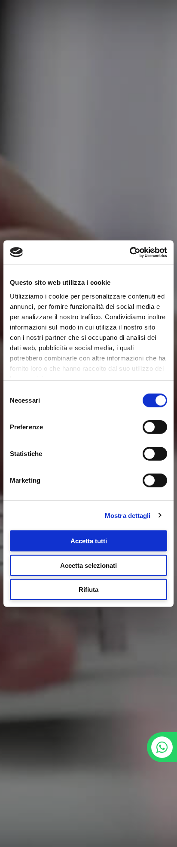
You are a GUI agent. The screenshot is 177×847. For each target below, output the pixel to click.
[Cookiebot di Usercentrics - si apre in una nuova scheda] (129, 252)
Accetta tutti (88, 541)
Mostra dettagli (128, 515)
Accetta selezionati (88, 565)
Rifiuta (88, 589)
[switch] (155, 427)
